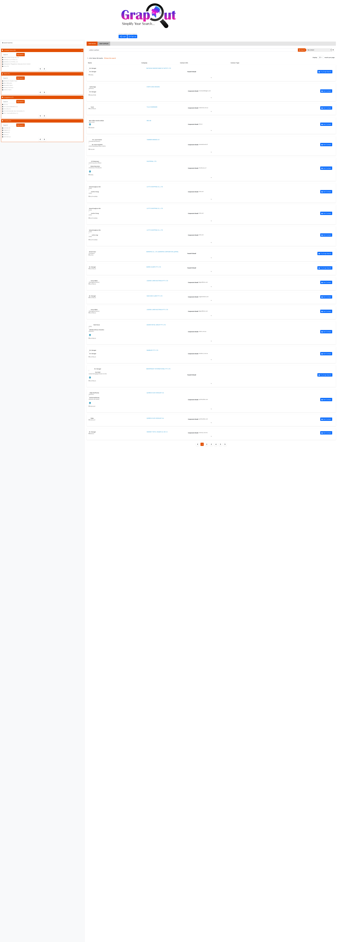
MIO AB (149, 120)
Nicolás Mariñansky (94, 397)
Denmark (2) (7, 137)
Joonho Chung (95, 191)
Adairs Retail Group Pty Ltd (11, 57)
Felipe (92, 418)
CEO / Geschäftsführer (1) (10, 113)
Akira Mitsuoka (7, 83)
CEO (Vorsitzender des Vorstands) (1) (13, 111)
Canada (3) (6, 132)
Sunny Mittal (94, 280)
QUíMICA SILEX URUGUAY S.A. (155, 418)
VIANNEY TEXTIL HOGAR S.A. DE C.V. (157, 432)
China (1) (5, 134)
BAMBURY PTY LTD (152, 350)
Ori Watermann (95, 161)
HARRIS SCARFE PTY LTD (153, 267)
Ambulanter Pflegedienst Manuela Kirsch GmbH (16, 64)
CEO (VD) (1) (7, 109)
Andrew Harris (7, 90)
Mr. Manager (92, 68)
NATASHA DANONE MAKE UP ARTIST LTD (158, 68)
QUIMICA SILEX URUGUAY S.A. (155, 393)
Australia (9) (6, 128)
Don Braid (97, 372)
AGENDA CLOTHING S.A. (10, 59)
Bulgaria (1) (6, 130)
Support (134, 34)
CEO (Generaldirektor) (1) (10, 106)
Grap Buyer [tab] (92, 43)
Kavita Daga (93, 87)
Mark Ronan (96, 325)
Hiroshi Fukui (92, 252)
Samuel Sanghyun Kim (95, 187)
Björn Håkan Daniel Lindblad (96, 120)
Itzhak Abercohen (95, 166)
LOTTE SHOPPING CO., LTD (155, 187)
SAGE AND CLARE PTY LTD (154, 296)
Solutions (126, 34)
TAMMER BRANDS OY (153, 139)
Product (121, 34)
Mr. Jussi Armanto (97, 139)
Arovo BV (6, 66)
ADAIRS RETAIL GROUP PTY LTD (156, 325)
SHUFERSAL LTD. (152, 161)
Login (124, 36)
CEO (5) (5, 104)
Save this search (111, 58)
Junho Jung (95, 235)
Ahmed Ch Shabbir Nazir (10, 81)
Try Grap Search (325, 72)
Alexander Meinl (7, 85)
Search (21, 55)
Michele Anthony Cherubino (96, 330)
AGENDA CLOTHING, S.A (10, 62)
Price (130, 34)
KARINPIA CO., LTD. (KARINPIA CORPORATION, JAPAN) (162, 252)
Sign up (133, 36)
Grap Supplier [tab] (103, 43)
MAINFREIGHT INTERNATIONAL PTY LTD (158, 369)
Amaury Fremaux (8, 87)
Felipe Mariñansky (94, 393)
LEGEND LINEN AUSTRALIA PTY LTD (157, 280)
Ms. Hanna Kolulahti (97, 144)
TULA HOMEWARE (152, 107)
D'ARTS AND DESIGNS (153, 87)
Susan (92, 107)
